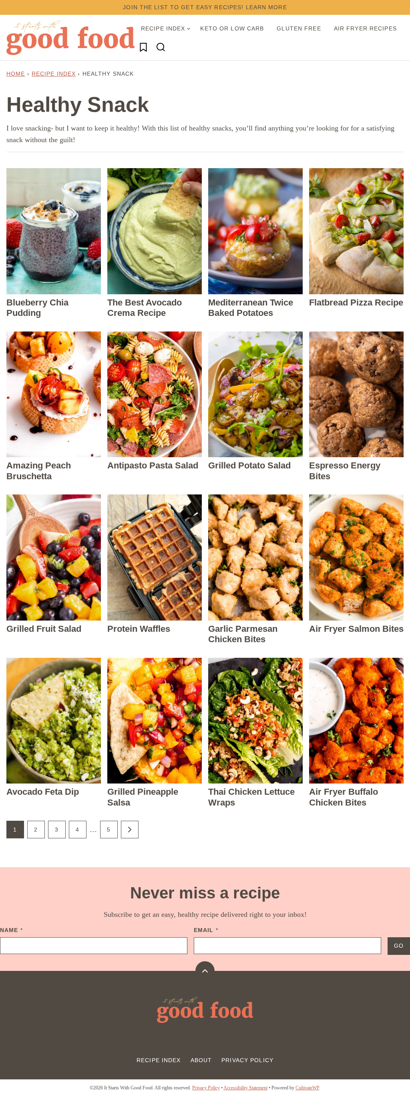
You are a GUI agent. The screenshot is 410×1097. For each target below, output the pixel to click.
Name (11, 930)
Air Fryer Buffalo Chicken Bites (343, 797)
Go (399, 945)
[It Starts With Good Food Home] (70, 38)
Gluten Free (299, 28)
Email (206, 930)
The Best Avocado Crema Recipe (144, 307)
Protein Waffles (138, 629)
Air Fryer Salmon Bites (356, 629)
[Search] (161, 47)
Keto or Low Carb (232, 28)
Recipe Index (163, 28)
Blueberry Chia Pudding (37, 307)
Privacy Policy (247, 1060)
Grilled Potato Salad (249, 465)
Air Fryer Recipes (365, 28)
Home (15, 73)
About (201, 1060)
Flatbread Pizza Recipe (356, 302)
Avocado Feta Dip (42, 792)
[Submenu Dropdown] (188, 28)
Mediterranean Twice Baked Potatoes (250, 307)
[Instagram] (196, 1042)
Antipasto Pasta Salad (152, 465)
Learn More (266, 7)
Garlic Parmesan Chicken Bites (242, 634)
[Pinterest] (214, 1042)
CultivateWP (307, 1088)
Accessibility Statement (245, 1088)
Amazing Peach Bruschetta (38, 470)
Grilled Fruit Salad (43, 629)
